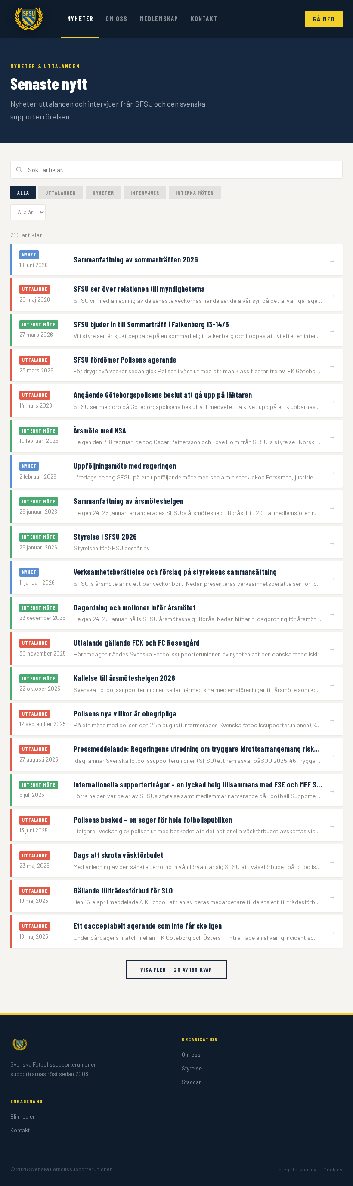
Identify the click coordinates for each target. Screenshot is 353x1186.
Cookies (333, 1169)
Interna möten (195, 192)
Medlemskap (159, 18)
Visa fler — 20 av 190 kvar (176, 969)
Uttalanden (60, 192)
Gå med (324, 19)
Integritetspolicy (296, 1169)
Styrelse (192, 1068)
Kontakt (204, 18)
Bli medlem (23, 1116)
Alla (23, 192)
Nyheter (80, 18)
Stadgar (191, 1082)
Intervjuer (144, 192)
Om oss (116, 18)
